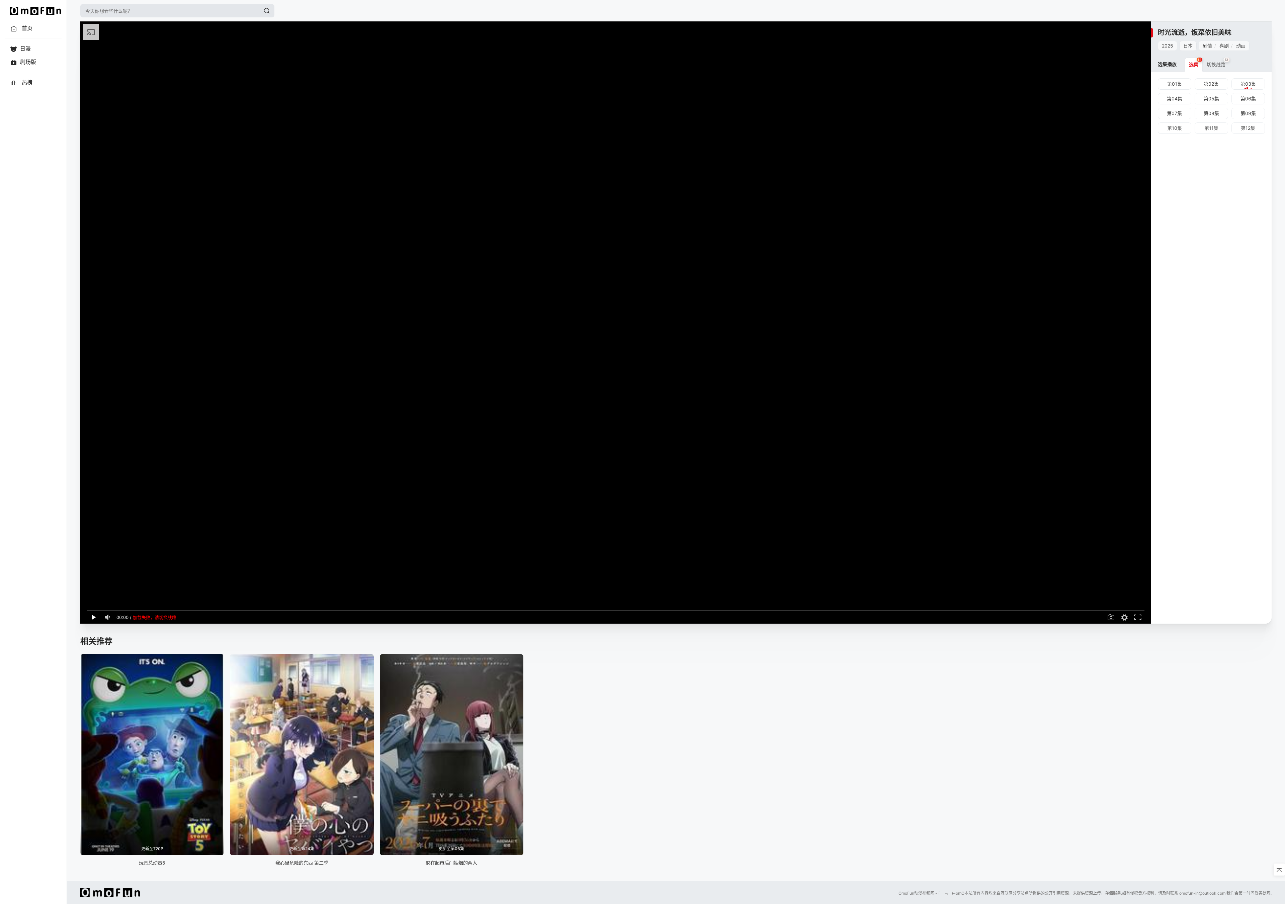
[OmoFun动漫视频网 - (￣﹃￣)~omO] (35, 11)
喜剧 (1224, 46)
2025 (1167, 46)
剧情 (1207, 46)
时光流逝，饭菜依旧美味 (1194, 32)
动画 (1241, 46)
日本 (1188, 46)
